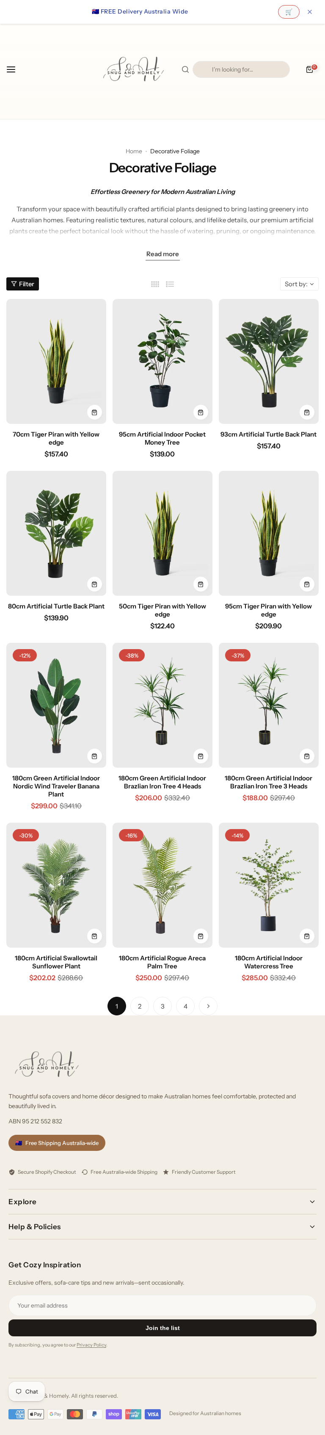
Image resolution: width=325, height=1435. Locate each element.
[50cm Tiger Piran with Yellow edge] (162, 533)
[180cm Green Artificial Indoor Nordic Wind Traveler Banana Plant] (56, 705)
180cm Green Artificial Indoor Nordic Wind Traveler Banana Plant (56, 786)
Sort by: (296, 284)
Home (134, 151)
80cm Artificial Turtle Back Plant (56, 606)
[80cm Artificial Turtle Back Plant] (56, 533)
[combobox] (241, 69)
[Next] (208, 1006)
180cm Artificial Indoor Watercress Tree (269, 962)
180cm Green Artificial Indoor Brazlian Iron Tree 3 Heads (268, 782)
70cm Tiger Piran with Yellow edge (56, 438)
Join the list (163, 1327)
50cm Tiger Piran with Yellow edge (162, 610)
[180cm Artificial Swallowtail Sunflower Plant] (56, 885)
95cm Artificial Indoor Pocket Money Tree (162, 438)
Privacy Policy (91, 1345)
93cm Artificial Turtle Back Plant (268, 434)
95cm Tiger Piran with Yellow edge (268, 610)
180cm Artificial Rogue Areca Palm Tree (162, 962)
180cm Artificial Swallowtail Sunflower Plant (56, 962)
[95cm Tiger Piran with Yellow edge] (269, 533)
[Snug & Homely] (133, 69)
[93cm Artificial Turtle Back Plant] (269, 361)
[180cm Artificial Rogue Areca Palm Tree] (162, 885)
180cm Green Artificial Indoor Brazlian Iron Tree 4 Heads (162, 782)
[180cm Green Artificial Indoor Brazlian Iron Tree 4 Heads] (162, 705)
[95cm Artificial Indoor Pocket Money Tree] (162, 361)
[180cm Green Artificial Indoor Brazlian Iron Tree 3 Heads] (269, 705)
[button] (15, 69)
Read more (162, 254)
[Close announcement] (310, 12)
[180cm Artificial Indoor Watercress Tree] (269, 885)
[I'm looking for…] (185, 69)
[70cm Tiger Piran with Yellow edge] (56, 361)
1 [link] (117, 1006)
